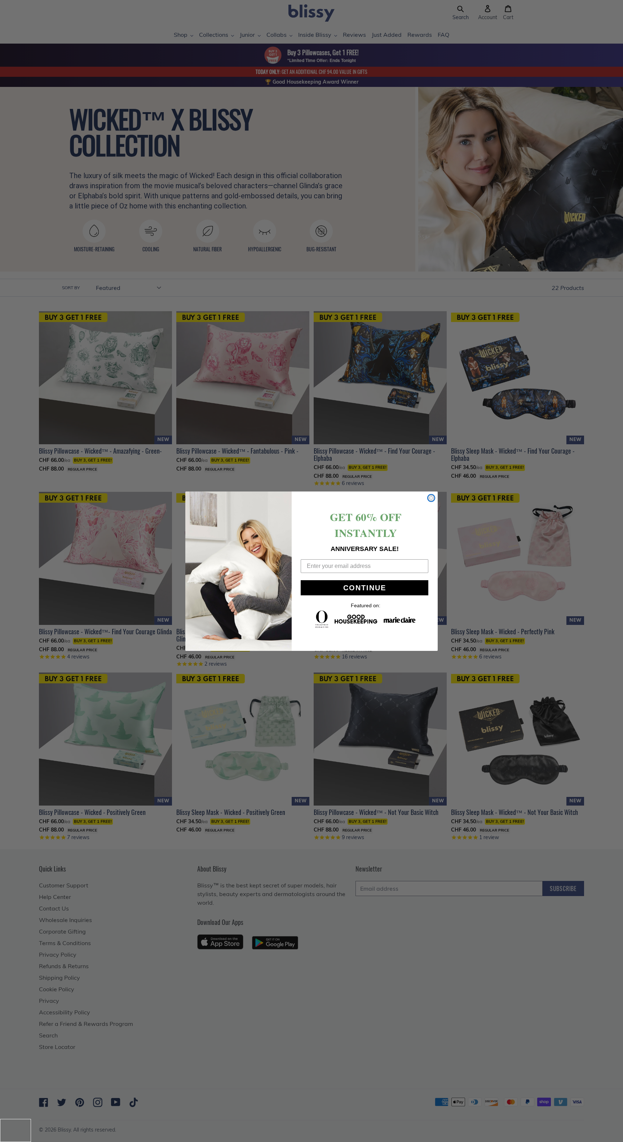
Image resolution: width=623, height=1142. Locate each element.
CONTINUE (364, 588)
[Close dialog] (431, 498)
